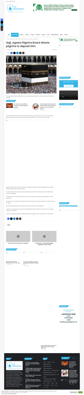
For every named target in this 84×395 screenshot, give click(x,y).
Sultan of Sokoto (46, 385)
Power (48, 34)
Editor (8, 225)
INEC (54, 380)
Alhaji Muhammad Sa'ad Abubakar (49, 374)
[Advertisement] (42, 23)
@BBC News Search (47, 364)
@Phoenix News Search (48, 368)
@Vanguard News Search (48, 372)
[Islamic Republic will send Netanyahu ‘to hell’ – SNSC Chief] (14, 256)
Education (38, 34)
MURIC (48, 383)
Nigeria (52, 383)
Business (21, 34)
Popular (73, 358)
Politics (66, 34)
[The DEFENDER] (15, 8)
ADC (55, 372)
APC (58, 374)
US (44, 387)
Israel (44, 383)
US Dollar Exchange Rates (65, 206)
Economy (27, 34)
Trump (56, 385)
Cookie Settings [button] (74, 392)
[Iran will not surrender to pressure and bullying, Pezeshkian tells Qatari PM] (31, 256)
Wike (47, 387)
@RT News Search (47, 370)
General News (15, 34)
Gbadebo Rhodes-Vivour (48, 380)
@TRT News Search (55, 370)
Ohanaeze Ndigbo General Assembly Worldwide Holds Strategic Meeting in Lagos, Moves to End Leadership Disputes (73, 373)
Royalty (32, 34)
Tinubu (52, 385)
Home (9, 34)
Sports (61, 34)
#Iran (53, 362)
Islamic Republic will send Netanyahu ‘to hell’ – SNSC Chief (13, 262)
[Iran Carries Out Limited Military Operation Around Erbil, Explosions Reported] (9, 105)
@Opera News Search (47, 366)
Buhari (45, 376)
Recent (65, 358)
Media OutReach (54, 34)
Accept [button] (80, 392)
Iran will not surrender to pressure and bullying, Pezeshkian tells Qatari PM (31, 263)
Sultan (57, 383)
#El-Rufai (49, 362)
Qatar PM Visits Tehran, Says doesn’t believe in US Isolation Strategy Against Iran (48, 347)
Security (43, 34)
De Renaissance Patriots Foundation (50, 378)
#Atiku (45, 362)
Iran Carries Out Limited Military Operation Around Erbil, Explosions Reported (21, 105)
